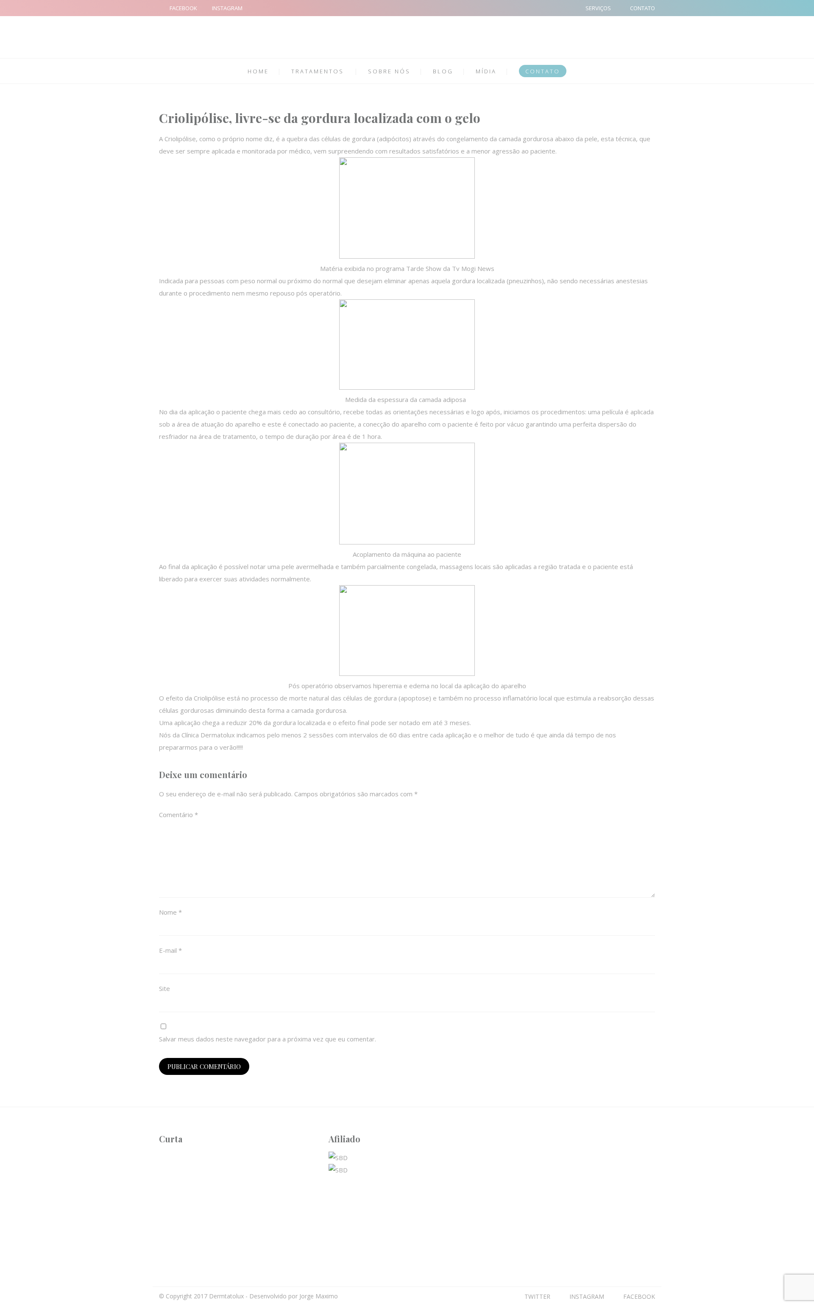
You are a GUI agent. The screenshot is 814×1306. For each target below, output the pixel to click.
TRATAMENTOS (317, 71)
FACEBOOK (183, 8)
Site (164, 988)
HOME (258, 71)
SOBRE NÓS (389, 71)
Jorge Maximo (318, 1296)
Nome (170, 912)
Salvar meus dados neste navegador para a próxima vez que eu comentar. (267, 1039)
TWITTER (537, 1296)
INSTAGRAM (227, 8)
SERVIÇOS (598, 8)
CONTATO (642, 8)
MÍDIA (486, 71)
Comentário (178, 814)
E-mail (170, 950)
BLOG (443, 71)
